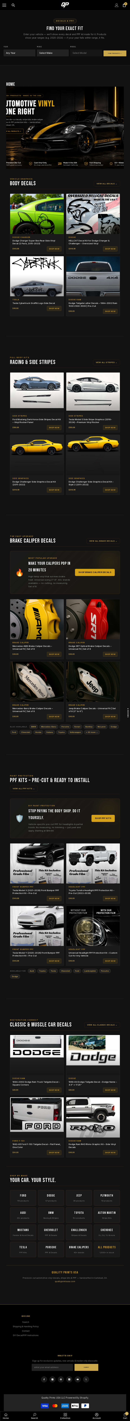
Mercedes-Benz (48, 727)
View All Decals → (107, 184)
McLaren (102, 727)
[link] (96, 1416)
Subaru (49, 732)
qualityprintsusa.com (65, 1281)
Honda (38, 732)
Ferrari (77, 727)
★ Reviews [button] (128, 712)
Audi (32, 971)
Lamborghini (90, 971)
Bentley (88, 727)
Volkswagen (75, 732)
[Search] (13, 5)
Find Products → (115, 53)
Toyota (61, 732)
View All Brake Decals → (103, 541)
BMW (33, 727)
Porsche (65, 727)
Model (73, 47)
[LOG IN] (116, 5)
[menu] (4, 5)
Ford (14, 732)
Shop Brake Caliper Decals (94, 572)
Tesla (53, 971)
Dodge (114, 727)
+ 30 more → (92, 732)
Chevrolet (25, 732)
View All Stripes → (106, 362)
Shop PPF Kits (103, 818)
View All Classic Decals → (102, 1025)
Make (39, 47)
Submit (86, 1367)
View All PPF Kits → (24, 788)
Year (6, 47)
